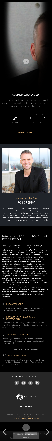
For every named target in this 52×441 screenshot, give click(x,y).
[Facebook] (16, 382)
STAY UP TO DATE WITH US (26, 376)
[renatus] (26, 396)
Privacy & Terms (26, 406)
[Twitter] (30, 382)
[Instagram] (23, 382)
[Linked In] (37, 382)
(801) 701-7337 (29, 417)
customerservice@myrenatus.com (26, 419)
